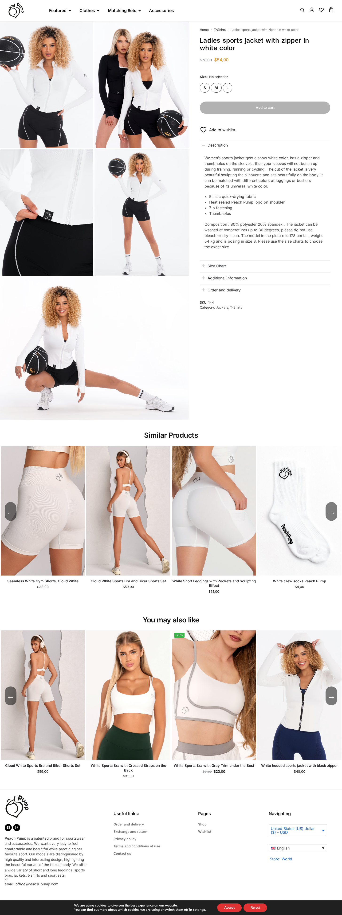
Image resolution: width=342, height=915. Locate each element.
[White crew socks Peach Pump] (299, 511)
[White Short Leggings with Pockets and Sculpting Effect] (214, 511)
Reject (255, 907)
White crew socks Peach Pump (299, 581)
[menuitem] (298, 848)
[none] (298, 848)
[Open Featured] (70, 10)
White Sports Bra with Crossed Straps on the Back (128, 767)
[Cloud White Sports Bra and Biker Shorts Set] (128, 511)
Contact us (122, 853)
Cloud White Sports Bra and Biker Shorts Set (128, 581)
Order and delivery (129, 824)
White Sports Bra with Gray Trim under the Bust (214, 765)
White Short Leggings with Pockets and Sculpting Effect (214, 583)
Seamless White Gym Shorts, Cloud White (43, 581)
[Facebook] (8, 827)
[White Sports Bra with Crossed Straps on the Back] (128, 695)
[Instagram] (16, 827)
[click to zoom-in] (142, 84)
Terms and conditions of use (137, 846)
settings (199, 910)
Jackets (222, 307)
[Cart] (331, 9)
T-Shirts (220, 30)
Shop (202, 824)
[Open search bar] (302, 10)
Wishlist (204, 831)
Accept (229, 907)
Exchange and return (130, 831)
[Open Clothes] (98, 10)
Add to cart (265, 107)
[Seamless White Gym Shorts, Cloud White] (43, 511)
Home (204, 30)
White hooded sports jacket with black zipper (299, 765)
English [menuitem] (283, 848)
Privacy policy (125, 839)
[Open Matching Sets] (140, 10)
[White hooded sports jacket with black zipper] (299, 695)
